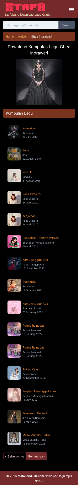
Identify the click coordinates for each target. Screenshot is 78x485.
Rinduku (27, 172)
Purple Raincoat (33, 325)
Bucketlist (29, 281)
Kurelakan (29, 128)
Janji (25, 150)
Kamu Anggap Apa (35, 259)
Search (66, 25)
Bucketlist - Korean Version (40, 238)
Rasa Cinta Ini (31, 194)
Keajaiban (29, 216)
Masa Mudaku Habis (36, 435)
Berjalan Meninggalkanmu (39, 391)
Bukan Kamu (31, 369)
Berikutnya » (36, 456)
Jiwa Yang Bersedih (35, 413)
